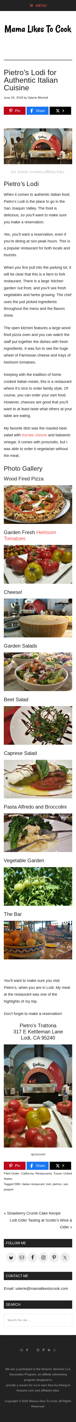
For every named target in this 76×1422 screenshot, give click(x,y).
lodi (48, 1184)
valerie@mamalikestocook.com (41, 1288)
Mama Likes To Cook (38, 29)
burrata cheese (34, 435)
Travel (57, 1173)
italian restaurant (33, 1184)
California (27, 1173)
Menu (41, 5)
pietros (57, 1184)
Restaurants (43, 1173)
